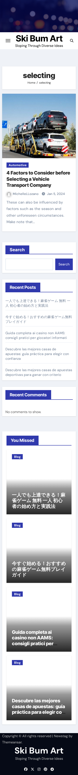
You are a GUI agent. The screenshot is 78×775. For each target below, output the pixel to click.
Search (17, 249)
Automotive (17, 165)
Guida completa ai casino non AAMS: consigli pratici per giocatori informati (36, 335)
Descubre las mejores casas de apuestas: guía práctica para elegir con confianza (37, 354)
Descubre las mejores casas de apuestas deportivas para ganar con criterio (38, 372)
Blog (17, 457)
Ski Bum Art (39, 38)
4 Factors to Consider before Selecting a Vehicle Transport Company (38, 179)
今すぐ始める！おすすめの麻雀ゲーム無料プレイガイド (39, 569)
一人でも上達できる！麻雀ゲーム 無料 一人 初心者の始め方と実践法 (37, 303)
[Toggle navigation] (8, 40)
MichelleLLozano (26, 194)
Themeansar (12, 742)
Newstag (61, 736)
